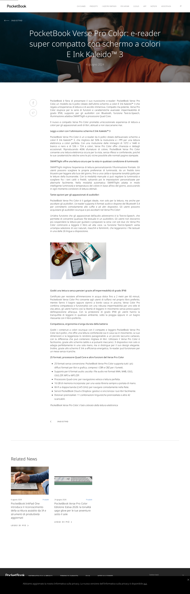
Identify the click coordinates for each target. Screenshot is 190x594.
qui (145, 583)
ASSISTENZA (166, 6)
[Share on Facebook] (33, 103)
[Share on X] (33, 112)
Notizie (153, 6)
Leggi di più (19, 525)
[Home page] (16, 6)
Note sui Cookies (105, 576)
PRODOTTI (94, 6)
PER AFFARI (125, 6)
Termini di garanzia (69, 576)
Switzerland (153, 575)
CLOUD (136, 6)
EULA (88, 576)
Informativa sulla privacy (40, 576)
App (144, 6)
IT (180, 6)
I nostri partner (109, 6)
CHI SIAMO (81, 6)
